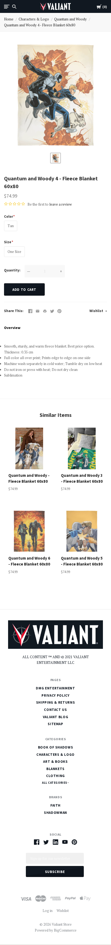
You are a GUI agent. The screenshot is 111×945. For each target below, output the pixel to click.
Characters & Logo (34, 19)
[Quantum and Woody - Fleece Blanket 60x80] (29, 448)
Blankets (55, 769)
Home (8, 19)
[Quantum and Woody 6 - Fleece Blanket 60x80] (29, 531)
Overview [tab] (12, 327)
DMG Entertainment (55, 688)
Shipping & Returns (55, 702)
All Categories (55, 783)
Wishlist (96, 311)
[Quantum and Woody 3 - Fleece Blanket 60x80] (82, 448)
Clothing (55, 776)
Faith (55, 805)
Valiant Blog (55, 717)
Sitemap (55, 724)
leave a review (60, 204)
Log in (48, 910)
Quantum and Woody (70, 19)
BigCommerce (65, 930)
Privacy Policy (55, 695)
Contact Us (55, 709)
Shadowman (55, 812)
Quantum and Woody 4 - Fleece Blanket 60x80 (39, 25)
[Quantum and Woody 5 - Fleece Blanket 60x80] (82, 531)
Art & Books (55, 761)
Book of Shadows (55, 747)
